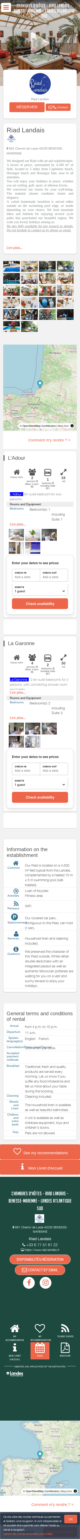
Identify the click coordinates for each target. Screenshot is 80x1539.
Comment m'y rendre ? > (49, 440)
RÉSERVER (27, 107)
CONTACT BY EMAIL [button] (42, 1270)
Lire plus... (15, 248)
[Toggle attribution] (72, 425)
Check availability (40, 604)
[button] (58, 107)
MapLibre (63, 426)
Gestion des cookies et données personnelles (28, 1534)
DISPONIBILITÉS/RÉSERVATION (40, 1259)
